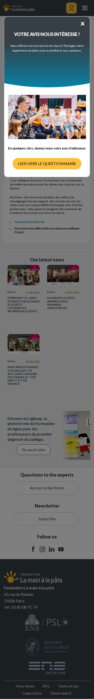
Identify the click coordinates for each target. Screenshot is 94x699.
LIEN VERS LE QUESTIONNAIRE (47, 163)
